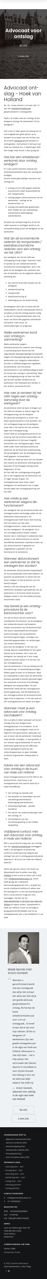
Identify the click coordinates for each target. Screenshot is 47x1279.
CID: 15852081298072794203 (16, 1218)
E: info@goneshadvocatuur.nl (17, 1198)
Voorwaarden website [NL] (17, 1150)
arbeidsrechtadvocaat (21, 108)
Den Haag (26, 1266)
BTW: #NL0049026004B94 (15, 1211)
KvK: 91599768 (11, 1214)
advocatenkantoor (12, 1266)
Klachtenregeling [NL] (15, 1146)
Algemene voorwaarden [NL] (18, 1139)
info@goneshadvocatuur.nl (20, 878)
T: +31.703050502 (12, 1201)
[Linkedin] (9, 1271)
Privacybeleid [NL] (13, 1153)
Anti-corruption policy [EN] (17, 1157)
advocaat (18, 140)
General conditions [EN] (16, 1142)
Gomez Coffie (9, 1248)
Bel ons (23, 45)
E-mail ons (23, 56)
